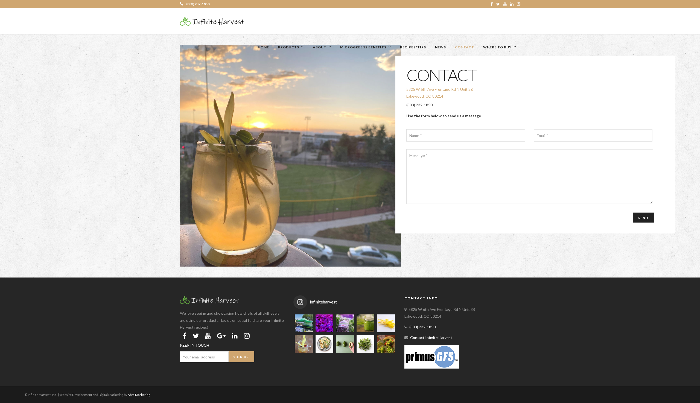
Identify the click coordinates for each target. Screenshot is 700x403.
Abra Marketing (139, 395)
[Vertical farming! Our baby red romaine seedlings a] (324, 323)
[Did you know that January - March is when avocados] (345, 344)
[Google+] (221, 335)
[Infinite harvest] (209, 302)
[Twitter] (196, 335)
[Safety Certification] (431, 367)
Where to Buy (497, 47)
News (440, 47)
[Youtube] (505, 4)
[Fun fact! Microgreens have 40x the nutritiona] (365, 344)
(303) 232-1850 (197, 4)
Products (288, 47)
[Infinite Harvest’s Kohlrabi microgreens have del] (324, 344)
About (319, 47)
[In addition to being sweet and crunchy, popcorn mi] (386, 323)
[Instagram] (518, 4)
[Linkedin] (512, 4)
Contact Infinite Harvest (431, 337)
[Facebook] (184, 335)
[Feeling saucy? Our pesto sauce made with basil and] (365, 323)
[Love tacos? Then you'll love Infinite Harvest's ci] (386, 344)
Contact (464, 47)
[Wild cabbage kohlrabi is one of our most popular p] (345, 323)
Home (263, 47)
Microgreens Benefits (363, 47)
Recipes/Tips (413, 47)
